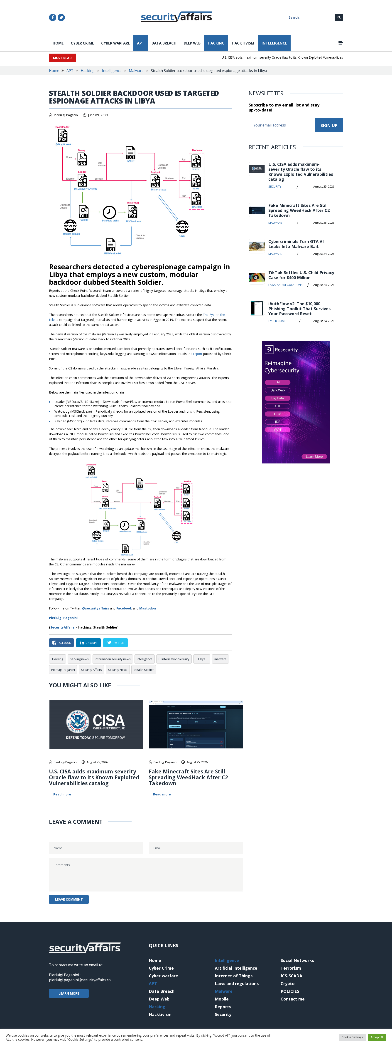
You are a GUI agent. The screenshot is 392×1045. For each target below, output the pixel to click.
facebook (64, 642)
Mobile (222, 999)
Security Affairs (91, 670)
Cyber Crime (82, 43)
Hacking (216, 43)
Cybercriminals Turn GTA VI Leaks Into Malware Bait (296, 244)
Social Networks (297, 960)
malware (220, 659)
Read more (62, 794)
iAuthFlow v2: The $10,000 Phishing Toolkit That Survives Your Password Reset (299, 308)
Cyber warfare (115, 43)
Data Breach (164, 43)
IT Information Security (174, 659)
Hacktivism (243, 43)
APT (140, 43)
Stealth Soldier (144, 670)
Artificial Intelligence (236, 968)
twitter (118, 642)
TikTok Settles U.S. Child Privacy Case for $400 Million (301, 275)
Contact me (293, 999)
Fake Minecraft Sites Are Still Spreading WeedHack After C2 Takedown (188, 777)
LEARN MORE (69, 993)
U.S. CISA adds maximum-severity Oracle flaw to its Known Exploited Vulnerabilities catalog (277, 57)
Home (58, 43)
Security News (117, 670)
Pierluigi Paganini (66, 115)
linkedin (91, 642)
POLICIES (290, 991)
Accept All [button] (377, 1037)
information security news (113, 659)
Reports (223, 1006)
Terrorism (291, 968)
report (197, 354)
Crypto (288, 983)
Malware (136, 70)
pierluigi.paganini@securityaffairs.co (80, 979)
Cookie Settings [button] (352, 1037)
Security (274, 186)
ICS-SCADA (291, 975)
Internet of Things (233, 975)
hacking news (79, 659)
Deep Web (192, 43)
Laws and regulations (285, 285)
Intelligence (274, 43)
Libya (202, 659)
